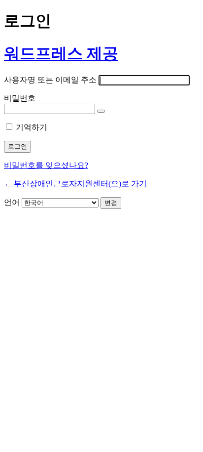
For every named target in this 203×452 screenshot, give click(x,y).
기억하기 (31, 127)
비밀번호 (19, 98)
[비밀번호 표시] (101, 111)
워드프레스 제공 (61, 53)
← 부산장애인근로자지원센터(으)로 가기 (75, 183)
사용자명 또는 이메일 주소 (50, 80)
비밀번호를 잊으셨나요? (46, 165)
